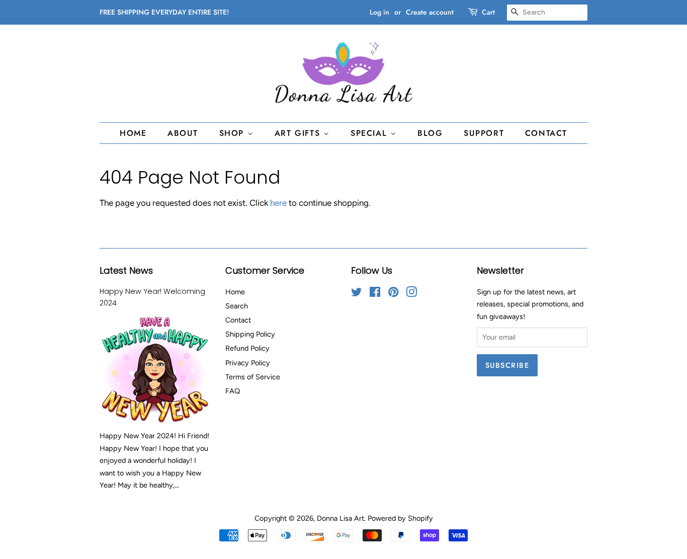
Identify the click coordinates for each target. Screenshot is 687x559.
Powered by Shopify (400, 518)
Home (133, 133)
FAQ (232, 390)
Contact (546, 133)
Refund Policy (247, 348)
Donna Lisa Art (340, 518)
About (182, 133)
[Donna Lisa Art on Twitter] (356, 293)
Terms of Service (252, 376)
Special (370, 133)
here (278, 203)
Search (236, 305)
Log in (379, 12)
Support (484, 133)
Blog (430, 133)
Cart (488, 12)
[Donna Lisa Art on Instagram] (411, 293)
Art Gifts (299, 133)
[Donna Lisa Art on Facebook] (375, 293)
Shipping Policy (250, 334)
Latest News (126, 270)
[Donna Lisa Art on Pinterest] (393, 293)
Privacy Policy (247, 362)
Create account (430, 12)
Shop (233, 133)
